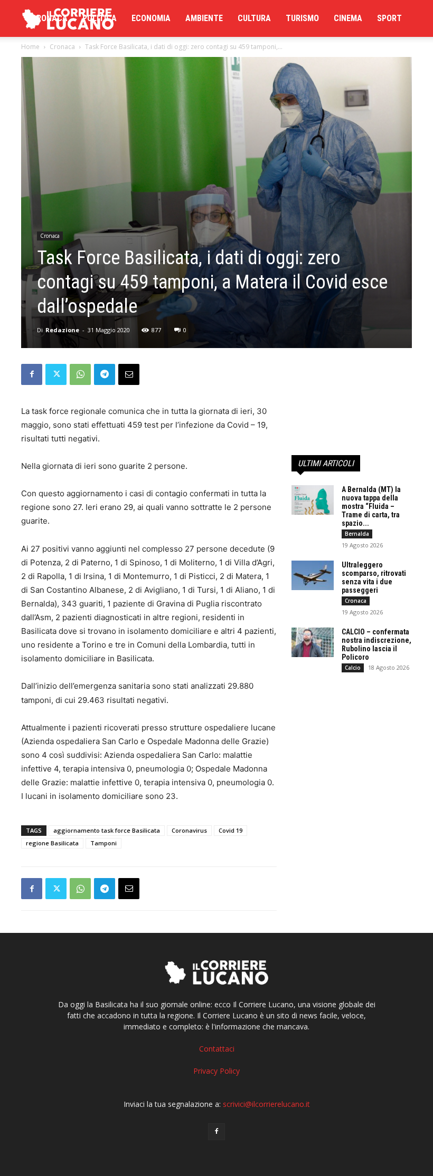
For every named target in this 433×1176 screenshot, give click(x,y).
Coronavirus (189, 830)
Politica (99, 18)
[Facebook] (31, 374)
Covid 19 (230, 830)
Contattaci (216, 1049)
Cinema (348, 18)
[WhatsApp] (80, 374)
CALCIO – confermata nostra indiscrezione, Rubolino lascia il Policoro (376, 644)
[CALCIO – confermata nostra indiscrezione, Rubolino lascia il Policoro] (312, 642)
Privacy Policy (216, 1071)
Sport (389, 18)
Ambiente (204, 18)
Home (30, 46)
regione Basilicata (52, 843)
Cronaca (49, 18)
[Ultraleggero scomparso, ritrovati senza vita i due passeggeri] (312, 575)
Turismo (302, 18)
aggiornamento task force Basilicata (106, 830)
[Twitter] (56, 374)
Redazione (62, 330)
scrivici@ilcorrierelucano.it (266, 1104)
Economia (151, 18)
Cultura (254, 18)
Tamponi (103, 843)
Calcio (353, 667)
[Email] (128, 374)
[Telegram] (104, 374)
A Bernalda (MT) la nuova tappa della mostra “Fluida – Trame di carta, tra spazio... (371, 506)
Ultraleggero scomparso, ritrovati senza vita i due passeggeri (374, 577)
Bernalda (357, 533)
